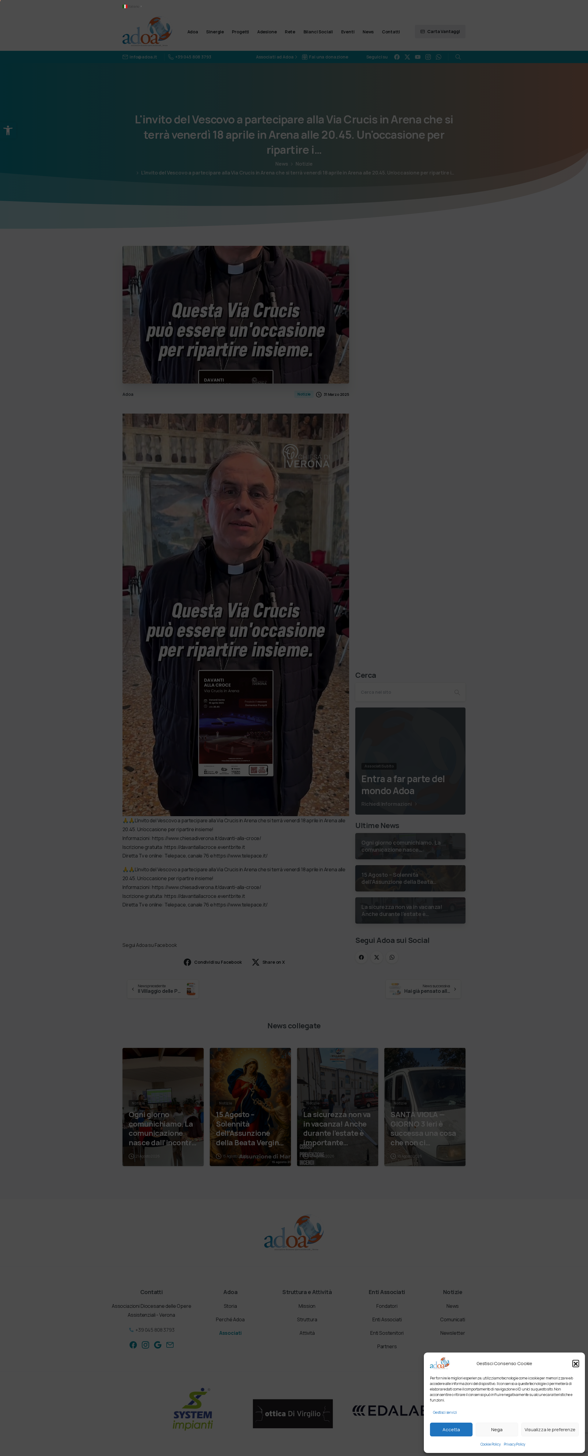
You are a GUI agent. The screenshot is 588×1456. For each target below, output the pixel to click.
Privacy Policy (515, 1444)
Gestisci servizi (445, 1412)
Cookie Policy (491, 1444)
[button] (576, 1363)
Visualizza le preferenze (550, 1429)
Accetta (451, 1429)
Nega (497, 1429)
